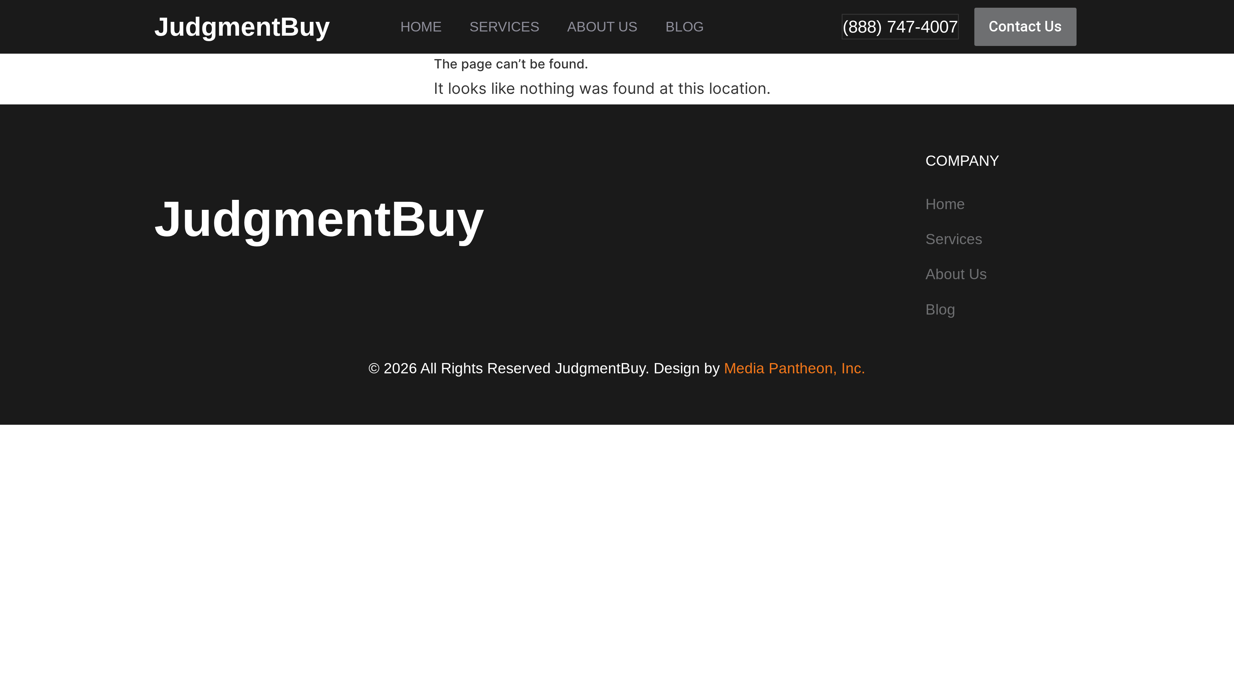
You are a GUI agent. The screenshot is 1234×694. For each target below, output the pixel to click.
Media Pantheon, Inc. (794, 368)
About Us (602, 26)
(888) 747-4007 (900, 26)
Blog (685, 26)
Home (421, 26)
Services (504, 26)
